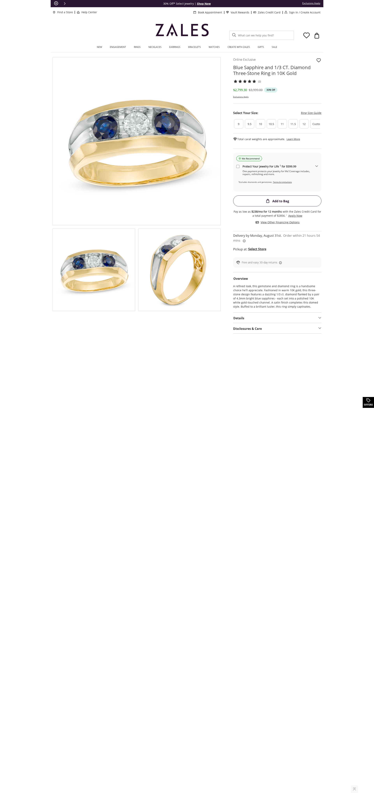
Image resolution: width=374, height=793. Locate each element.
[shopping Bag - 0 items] (316, 35)
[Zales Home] (182, 31)
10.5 (271, 124)
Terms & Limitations (282, 182)
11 (282, 124)
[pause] (56, 3)
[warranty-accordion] (316, 166)
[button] (64, 3)
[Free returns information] (279, 262)
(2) (259, 81)
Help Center (89, 12)
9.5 (249, 124)
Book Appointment (210, 12)
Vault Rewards (240, 12)
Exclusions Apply (241, 96)
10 (260, 124)
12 (304, 124)
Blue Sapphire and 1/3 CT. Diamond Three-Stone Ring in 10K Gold (272, 70)
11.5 (293, 124)
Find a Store (65, 12)
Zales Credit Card (269, 12)
